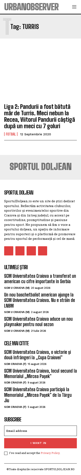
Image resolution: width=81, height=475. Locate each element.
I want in (38, 443)
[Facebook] (8, 250)
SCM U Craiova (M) (17, 287)
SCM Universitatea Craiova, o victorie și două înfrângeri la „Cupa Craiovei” (37, 354)
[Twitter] (31, 250)
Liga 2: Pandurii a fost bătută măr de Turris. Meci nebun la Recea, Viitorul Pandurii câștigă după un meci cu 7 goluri (39, 116)
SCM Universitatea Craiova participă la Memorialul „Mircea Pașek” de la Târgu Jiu (38, 395)
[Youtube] (42, 250)
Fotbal (11, 134)
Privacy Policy (50, 453)
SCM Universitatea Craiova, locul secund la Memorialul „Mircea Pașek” (40, 373)
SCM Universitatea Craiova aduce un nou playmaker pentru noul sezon (38, 321)
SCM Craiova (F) (15, 364)
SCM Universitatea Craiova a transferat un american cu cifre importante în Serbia (40, 278)
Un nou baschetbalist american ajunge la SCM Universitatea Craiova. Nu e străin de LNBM (39, 300)
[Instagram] (20, 250)
